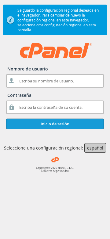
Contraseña (19, 95)
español (95, 148)
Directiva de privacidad (55, 171)
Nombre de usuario (27, 69)
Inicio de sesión (55, 124)
